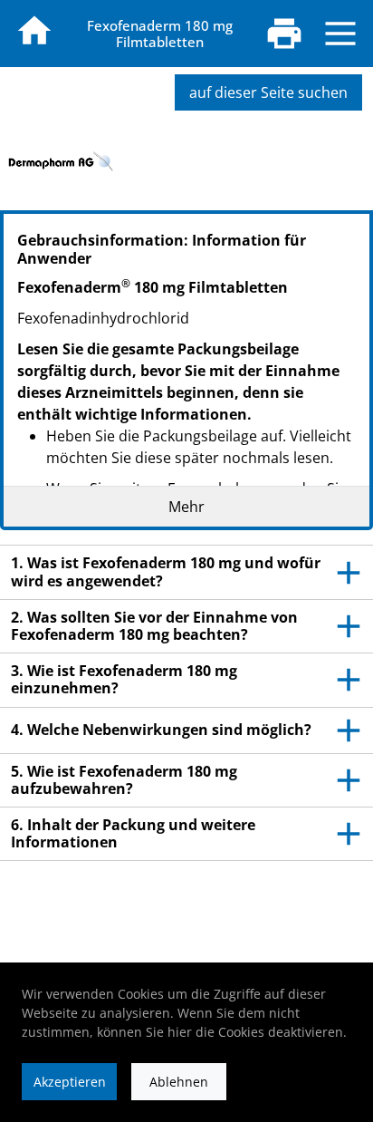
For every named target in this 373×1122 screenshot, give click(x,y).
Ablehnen (178, 1081)
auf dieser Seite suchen (268, 92)
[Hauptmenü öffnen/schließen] (340, 33)
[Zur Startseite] (34, 31)
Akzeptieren (69, 1081)
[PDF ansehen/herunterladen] (284, 33)
